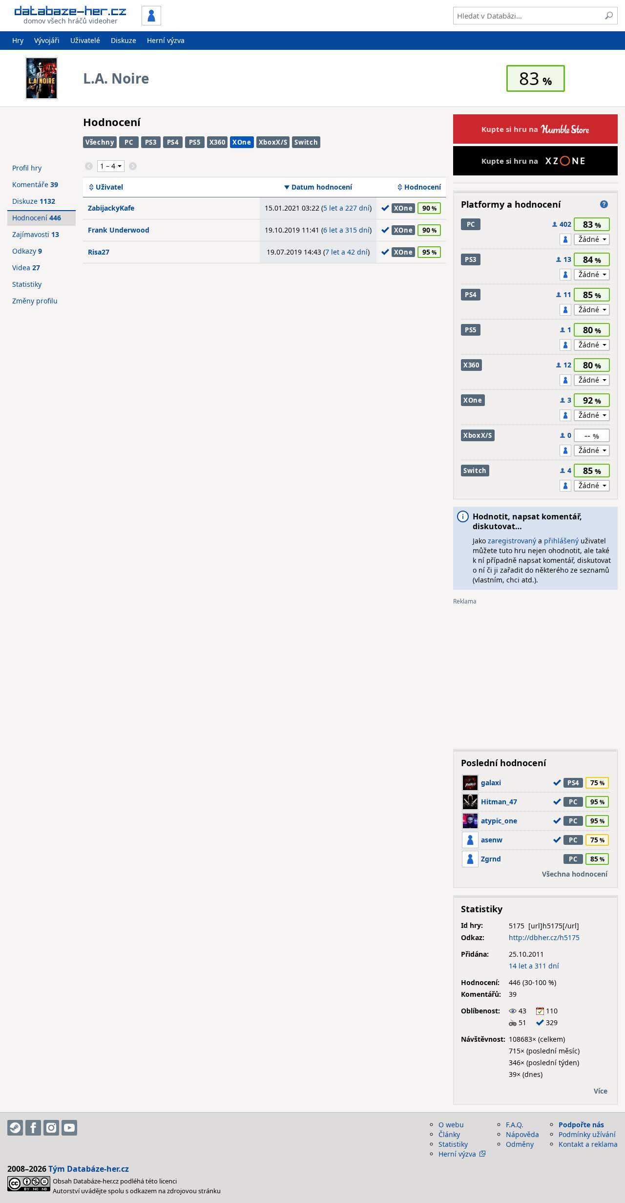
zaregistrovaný (512, 540)
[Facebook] (33, 1128)
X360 (217, 142)
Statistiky (27, 284)
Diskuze (123, 40)
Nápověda (522, 1134)
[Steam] (15, 1128)
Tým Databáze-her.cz (88, 1168)
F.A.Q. (514, 1124)
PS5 (195, 142)
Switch (306, 142)
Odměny (520, 1144)
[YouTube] (69, 1128)
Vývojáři (47, 40)
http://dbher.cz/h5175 (544, 937)
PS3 (151, 142)
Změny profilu (35, 300)
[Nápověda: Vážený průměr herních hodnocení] (604, 204)
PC (129, 142)
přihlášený (561, 540)
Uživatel (109, 187)
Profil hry (27, 167)
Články (449, 1134)
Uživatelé (85, 40)
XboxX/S (273, 142)
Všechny (99, 142)
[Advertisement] (535, 673)
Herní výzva (166, 40)
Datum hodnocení (322, 187)
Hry (17, 40)
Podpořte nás (581, 1124)
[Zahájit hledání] (609, 15)
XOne (241, 142)
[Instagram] (51, 1128)
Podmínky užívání (587, 1134)
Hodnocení (422, 187)
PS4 (173, 142)
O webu (451, 1124)
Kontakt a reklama (588, 1144)
